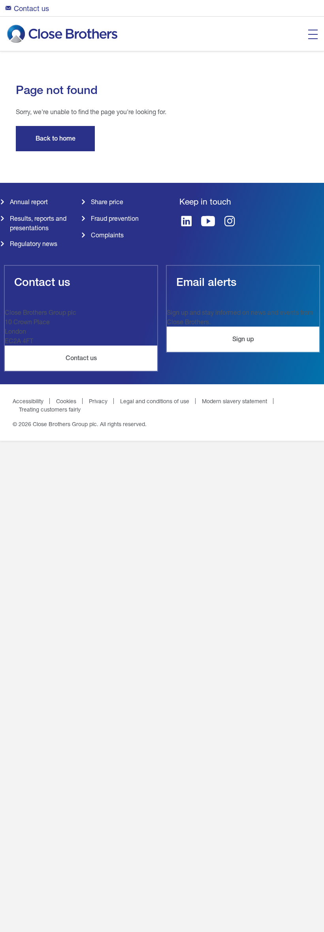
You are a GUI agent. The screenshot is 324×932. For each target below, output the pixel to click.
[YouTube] (208, 222)
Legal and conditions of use (154, 401)
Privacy (98, 401)
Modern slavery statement (234, 401)
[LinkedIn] (186, 222)
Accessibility (28, 401)
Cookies (66, 401)
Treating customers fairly (50, 409)
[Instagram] (230, 222)
